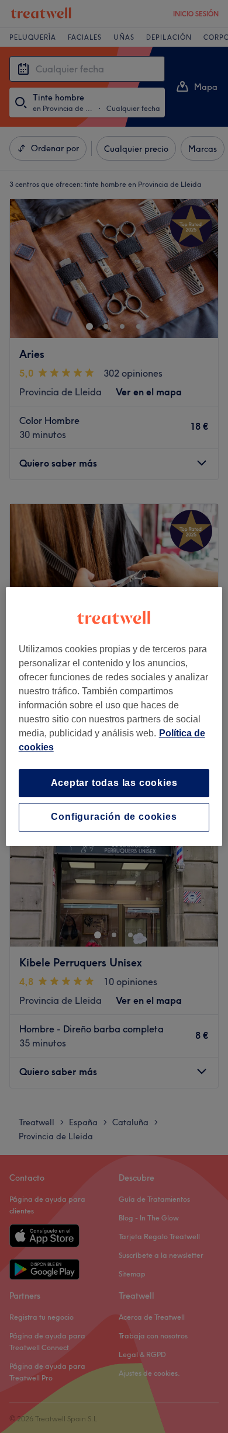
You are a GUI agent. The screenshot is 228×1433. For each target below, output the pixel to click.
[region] (114, 716)
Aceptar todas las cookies (114, 783)
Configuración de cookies (114, 817)
